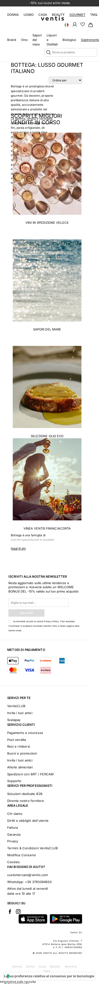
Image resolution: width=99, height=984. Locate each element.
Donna (13, 15)
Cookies (13, 862)
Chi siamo (14, 814)
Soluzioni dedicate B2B (25, 794)
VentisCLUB (16, 706)
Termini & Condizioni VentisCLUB (32, 848)
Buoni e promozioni (22, 753)
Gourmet (77, 15)
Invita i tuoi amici (19, 713)
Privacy (12, 841)
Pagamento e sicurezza (25, 733)
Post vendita (16, 740)
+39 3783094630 (38, 882)
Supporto (14, 781)
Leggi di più (18, 548)
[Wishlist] (82, 24)
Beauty (58, 15)
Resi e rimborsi (18, 746)
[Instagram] (18, 911)
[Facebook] (9, 911)
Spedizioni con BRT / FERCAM (30, 774)
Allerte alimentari (20, 767)
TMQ (93, 15)
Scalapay (14, 720)
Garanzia (14, 834)
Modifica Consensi (21, 855)
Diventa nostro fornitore (25, 801)
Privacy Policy (51, 621)
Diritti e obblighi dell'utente (28, 820)
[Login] (75, 24)
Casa (42, 15)
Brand (11, 40)
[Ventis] (52, 18)
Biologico (69, 40)
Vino (24, 40)
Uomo (29, 15)
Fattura (12, 827)
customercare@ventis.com (27, 875)
